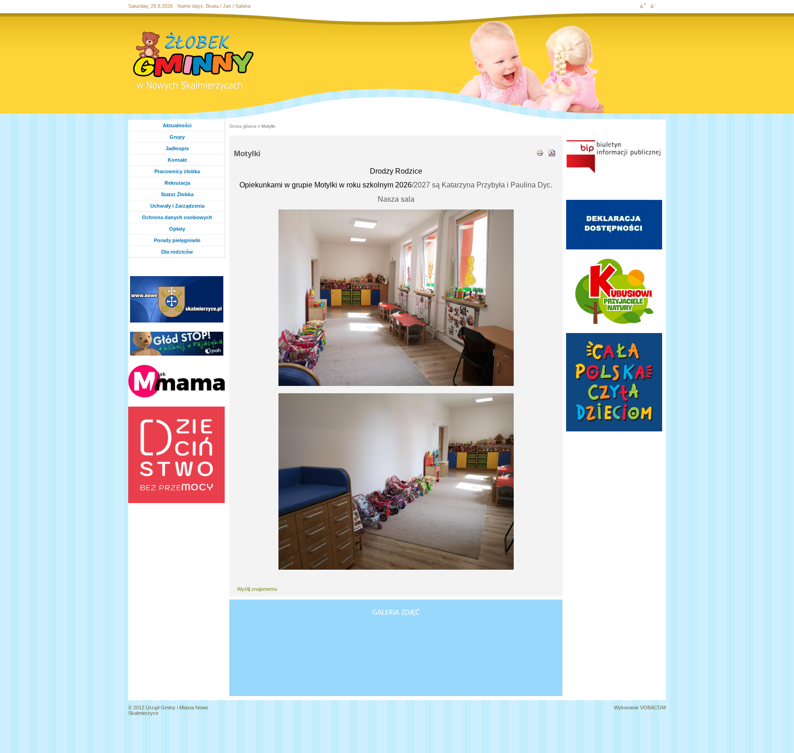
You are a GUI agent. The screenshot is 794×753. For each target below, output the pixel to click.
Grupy (186, 137)
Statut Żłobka (177, 194)
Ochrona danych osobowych (177, 217)
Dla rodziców (177, 252)
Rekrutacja (177, 183)
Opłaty (177, 229)
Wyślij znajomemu (257, 589)
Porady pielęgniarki (177, 240)
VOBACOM (653, 707)
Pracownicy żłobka (177, 171)
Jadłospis (177, 148)
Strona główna (242, 126)
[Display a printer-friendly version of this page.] (540, 152)
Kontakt (177, 160)
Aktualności (177, 125)
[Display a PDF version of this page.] (552, 152)
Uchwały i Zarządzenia (177, 206)
